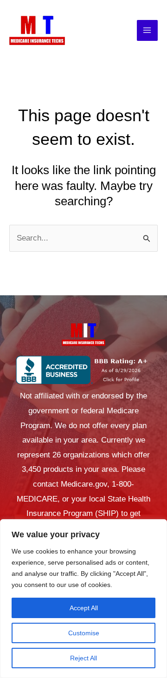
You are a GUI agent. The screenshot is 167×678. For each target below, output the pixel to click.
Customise (83, 633)
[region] (83, 598)
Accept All (84, 608)
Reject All (83, 658)
